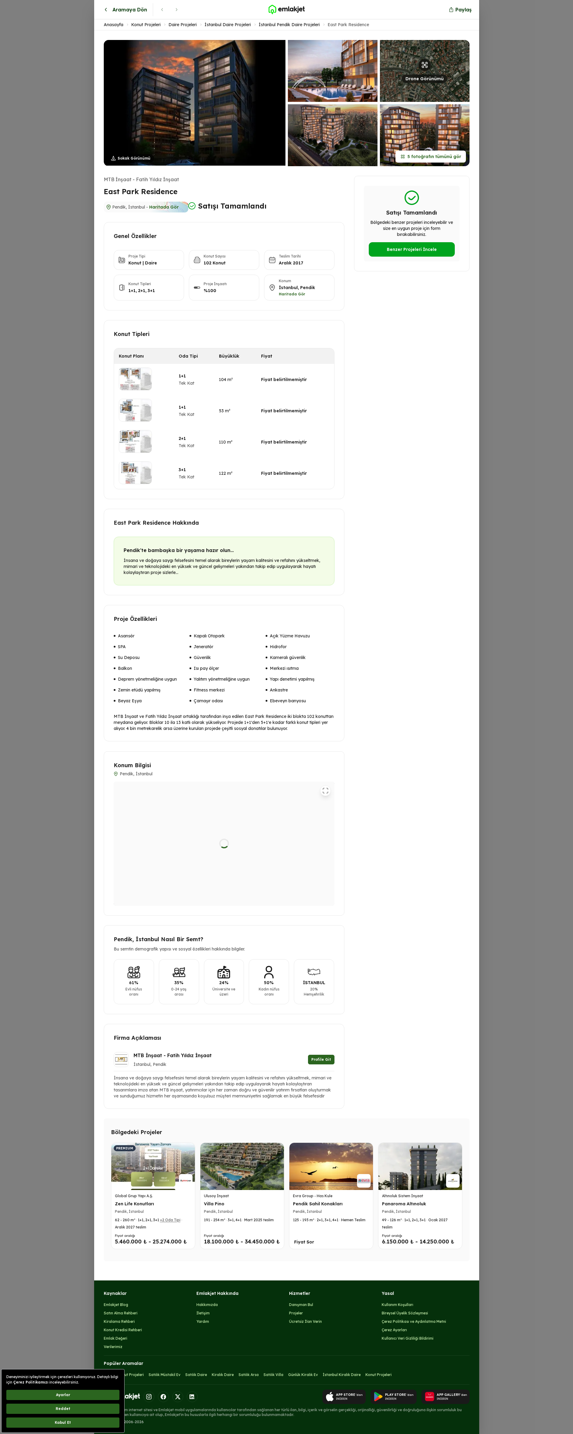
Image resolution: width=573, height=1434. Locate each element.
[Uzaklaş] (325, 881)
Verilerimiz (113, 1346)
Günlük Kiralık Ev (303, 1374)
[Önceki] (162, 9)
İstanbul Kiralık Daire (342, 1374)
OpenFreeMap (268, 903)
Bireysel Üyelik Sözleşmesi (405, 1313)
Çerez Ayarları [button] (394, 1330)
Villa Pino (214, 1204)
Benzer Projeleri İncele (412, 249)
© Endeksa (248, 903)
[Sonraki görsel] (276, 102)
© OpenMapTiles (291, 903)
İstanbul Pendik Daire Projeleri (289, 24)
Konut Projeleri (146, 24)
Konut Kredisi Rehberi (123, 1330)
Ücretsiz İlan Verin (305, 1321)
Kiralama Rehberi (119, 1321)
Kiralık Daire (223, 1374)
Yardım (202, 1321)
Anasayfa (113, 24)
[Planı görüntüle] (135, 379)
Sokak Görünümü (134, 158)
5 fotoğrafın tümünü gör (434, 156)
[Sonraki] (176, 9)
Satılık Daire (196, 1374)
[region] (224, 844)
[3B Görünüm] (145, 790)
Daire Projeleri (182, 24)
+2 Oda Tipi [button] (170, 1220)
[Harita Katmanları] (322, 895)
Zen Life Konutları (134, 1204)
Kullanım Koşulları (397, 1304)
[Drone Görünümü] (134, 790)
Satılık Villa (273, 1374)
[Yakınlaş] (325, 870)
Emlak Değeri (115, 1338)
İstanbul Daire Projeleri (228, 24)
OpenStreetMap (321, 903)
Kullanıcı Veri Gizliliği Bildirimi (407, 1338)
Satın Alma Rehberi (120, 1313)
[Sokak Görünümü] (123, 790)
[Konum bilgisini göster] (122, 896)
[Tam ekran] (325, 790)
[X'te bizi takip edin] (177, 1396)
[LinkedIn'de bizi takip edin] (192, 1396)
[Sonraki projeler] (456, 1197)
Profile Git (321, 1059)
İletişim (203, 1313)
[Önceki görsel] (112, 102)
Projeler (296, 1313)
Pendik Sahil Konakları (318, 1204)
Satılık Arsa (249, 1374)
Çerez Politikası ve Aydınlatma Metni (414, 1321)
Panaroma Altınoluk (404, 1204)
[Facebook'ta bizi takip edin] (163, 1396)
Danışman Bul (301, 1304)
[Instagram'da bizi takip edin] (148, 1396)
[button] (287, 103)
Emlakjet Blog (116, 1304)
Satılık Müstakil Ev (164, 1374)
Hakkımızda (207, 1304)
